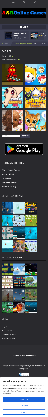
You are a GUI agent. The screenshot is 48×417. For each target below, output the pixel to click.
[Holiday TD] (7, 282)
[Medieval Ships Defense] (7, 269)
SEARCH (24, 2)
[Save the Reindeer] (31, 246)
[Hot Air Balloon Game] (7, 246)
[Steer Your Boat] (7, 220)
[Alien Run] (19, 207)
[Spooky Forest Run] (7, 207)
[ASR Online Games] (24, 13)
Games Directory (9, 186)
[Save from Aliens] (31, 269)
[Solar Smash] (19, 307)
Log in (4, 326)
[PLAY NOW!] (8, 35)
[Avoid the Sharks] (31, 233)
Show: (4, 56)
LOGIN (13, 2)
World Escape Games (11, 170)
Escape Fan (6, 178)
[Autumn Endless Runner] (19, 246)
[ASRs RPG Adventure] (31, 220)
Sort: (3, 59)
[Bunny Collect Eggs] (7, 307)
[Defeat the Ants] (31, 295)
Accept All (24, 399)
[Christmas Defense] (7, 233)
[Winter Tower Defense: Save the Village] (19, 220)
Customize (24, 406)
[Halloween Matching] (19, 282)
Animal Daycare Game (22, 44)
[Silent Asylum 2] (7, 295)
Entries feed (7, 330)
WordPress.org (8, 338)
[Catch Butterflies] (31, 282)
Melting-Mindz (8, 174)
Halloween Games (9, 182)
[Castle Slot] (31, 207)
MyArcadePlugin (29, 355)
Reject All (24, 412)
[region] (24, 397)
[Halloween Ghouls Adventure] (19, 295)
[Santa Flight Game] (19, 233)
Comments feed (8, 334)
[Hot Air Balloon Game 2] (19, 269)
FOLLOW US (34, 2)
